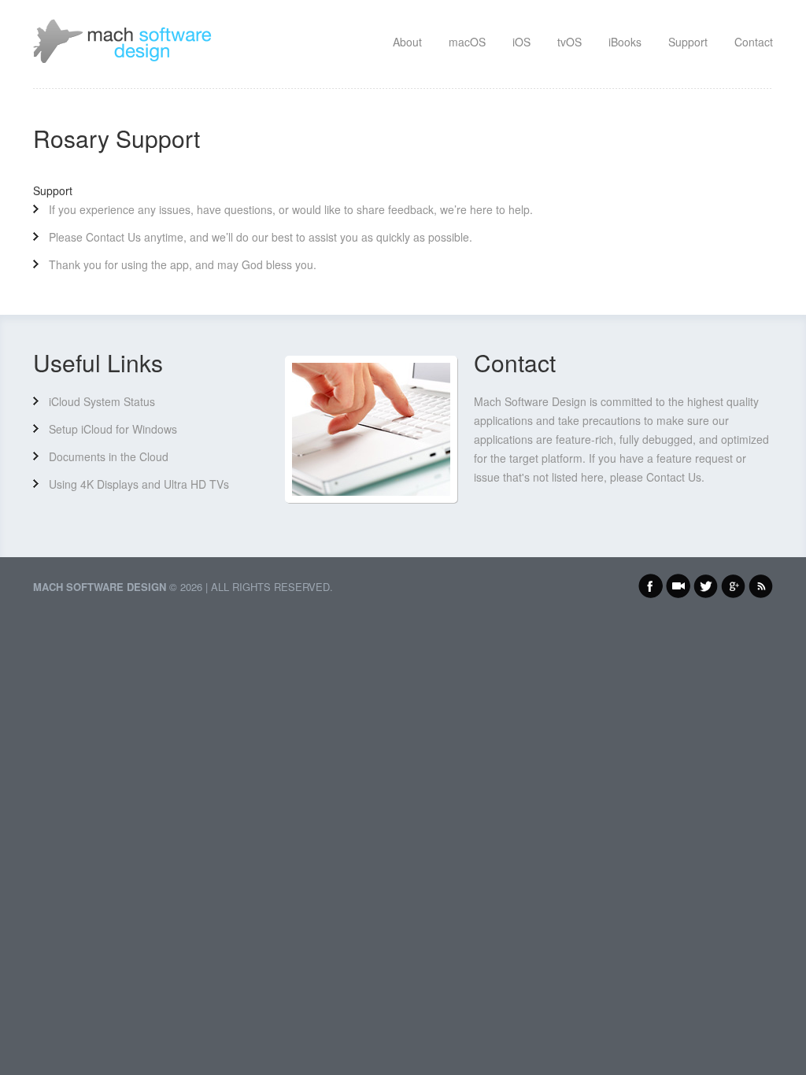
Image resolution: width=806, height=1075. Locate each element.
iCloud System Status (102, 401)
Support (688, 42)
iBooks (624, 42)
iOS (521, 42)
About (407, 42)
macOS (467, 42)
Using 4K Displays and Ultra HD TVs (139, 484)
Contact (753, 42)
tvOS (569, 42)
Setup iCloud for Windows (113, 429)
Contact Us (113, 237)
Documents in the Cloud (108, 456)
